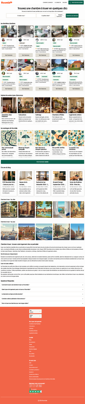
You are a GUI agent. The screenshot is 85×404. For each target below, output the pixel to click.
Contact (31, 365)
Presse (30, 344)
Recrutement (32, 342)
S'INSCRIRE (65, 2)
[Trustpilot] (35, 393)
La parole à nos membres (74, 148)
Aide (30, 362)
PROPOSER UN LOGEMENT (77, 2)
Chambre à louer (10, 45)
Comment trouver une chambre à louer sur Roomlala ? (15, 284)
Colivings (38, 115)
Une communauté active (7, 148)
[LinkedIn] (40, 385)
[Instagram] (34, 385)
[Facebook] (30, 385)
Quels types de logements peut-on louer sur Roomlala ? (16, 289)
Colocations (22, 115)
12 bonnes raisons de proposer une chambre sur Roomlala (42, 379)
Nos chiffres (31, 353)
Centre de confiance (34, 374)
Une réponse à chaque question (41, 148)
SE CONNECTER (58, 2)
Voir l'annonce (8, 55)
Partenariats (31, 346)
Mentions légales (33, 349)
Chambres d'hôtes (58, 115)
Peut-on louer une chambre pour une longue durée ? (15, 303)
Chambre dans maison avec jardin (30, 82)
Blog (30, 339)
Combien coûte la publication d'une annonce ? (13, 298)
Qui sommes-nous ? (33, 367)
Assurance (31, 372)
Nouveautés (32, 356)
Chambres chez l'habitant (7, 115)
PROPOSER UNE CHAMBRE (42, 162)
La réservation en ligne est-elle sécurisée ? (12, 294)
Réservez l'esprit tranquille (24, 148)
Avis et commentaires (34, 376)
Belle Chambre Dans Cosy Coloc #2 (48, 48)
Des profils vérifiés (58, 147)
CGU (30, 351)
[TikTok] (37, 385)
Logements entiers (75, 115)
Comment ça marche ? (34, 369)
